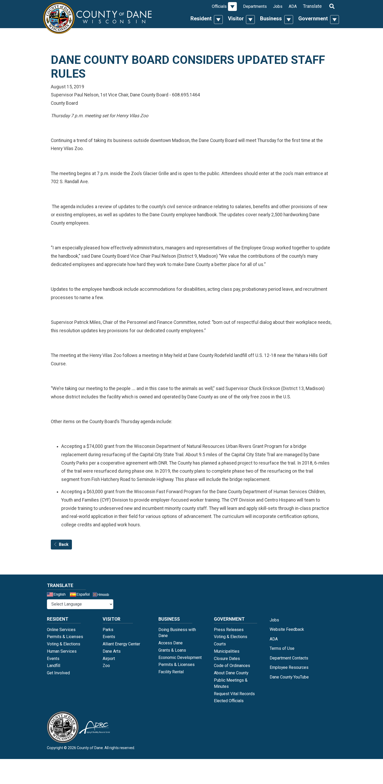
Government (313, 18)
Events (53, 658)
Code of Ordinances (232, 665)
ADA (293, 6)
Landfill (53, 665)
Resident (201, 18)
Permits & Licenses (65, 636)
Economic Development (180, 657)
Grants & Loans (172, 650)
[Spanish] (81, 595)
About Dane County (231, 672)
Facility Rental (171, 671)
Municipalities (226, 651)
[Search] (332, 6)
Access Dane (170, 642)
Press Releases (229, 629)
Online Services (61, 629)
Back (64, 544)
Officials (219, 6)
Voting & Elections (63, 643)
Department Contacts (289, 658)
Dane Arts (112, 651)
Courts (220, 643)
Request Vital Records (234, 693)
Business (271, 18)
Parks (108, 629)
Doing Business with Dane (177, 632)
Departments (255, 6)
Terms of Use (282, 648)
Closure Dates (227, 658)
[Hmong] (103, 595)
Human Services (62, 651)
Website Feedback (287, 629)
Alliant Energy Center (121, 643)
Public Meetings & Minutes (231, 683)
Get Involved (58, 672)
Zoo (106, 665)
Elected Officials (229, 700)
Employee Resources (289, 667)
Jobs (277, 6)
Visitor (236, 18)
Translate (312, 6)
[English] (58, 595)
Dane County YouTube (289, 677)
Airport (109, 658)
